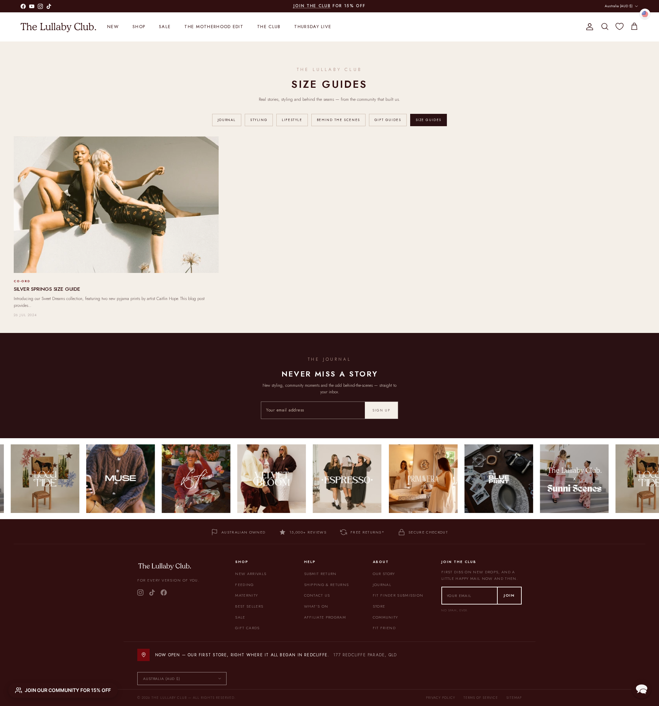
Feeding (244, 584)
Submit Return (320, 573)
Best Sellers (249, 606)
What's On (316, 606)
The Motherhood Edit (213, 26)
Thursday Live (312, 26)
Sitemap (514, 697)
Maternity (246, 595)
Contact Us (317, 595)
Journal (227, 119)
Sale (165, 26)
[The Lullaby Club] (58, 26)
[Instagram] (140, 592)
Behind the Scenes (338, 119)
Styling (258, 119)
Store (379, 606)
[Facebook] (164, 592)
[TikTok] (152, 592)
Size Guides (429, 119)
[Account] (588, 27)
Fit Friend (384, 628)
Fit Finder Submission (398, 595)
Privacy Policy (440, 697)
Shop (138, 26)
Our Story (384, 573)
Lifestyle (292, 119)
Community (385, 617)
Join (509, 595)
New (113, 26)
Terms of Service (480, 697)
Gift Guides (387, 119)
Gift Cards (247, 628)
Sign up (381, 410)
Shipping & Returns (326, 584)
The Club (268, 26)
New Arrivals (250, 573)
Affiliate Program (325, 617)
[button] (641, 688)
